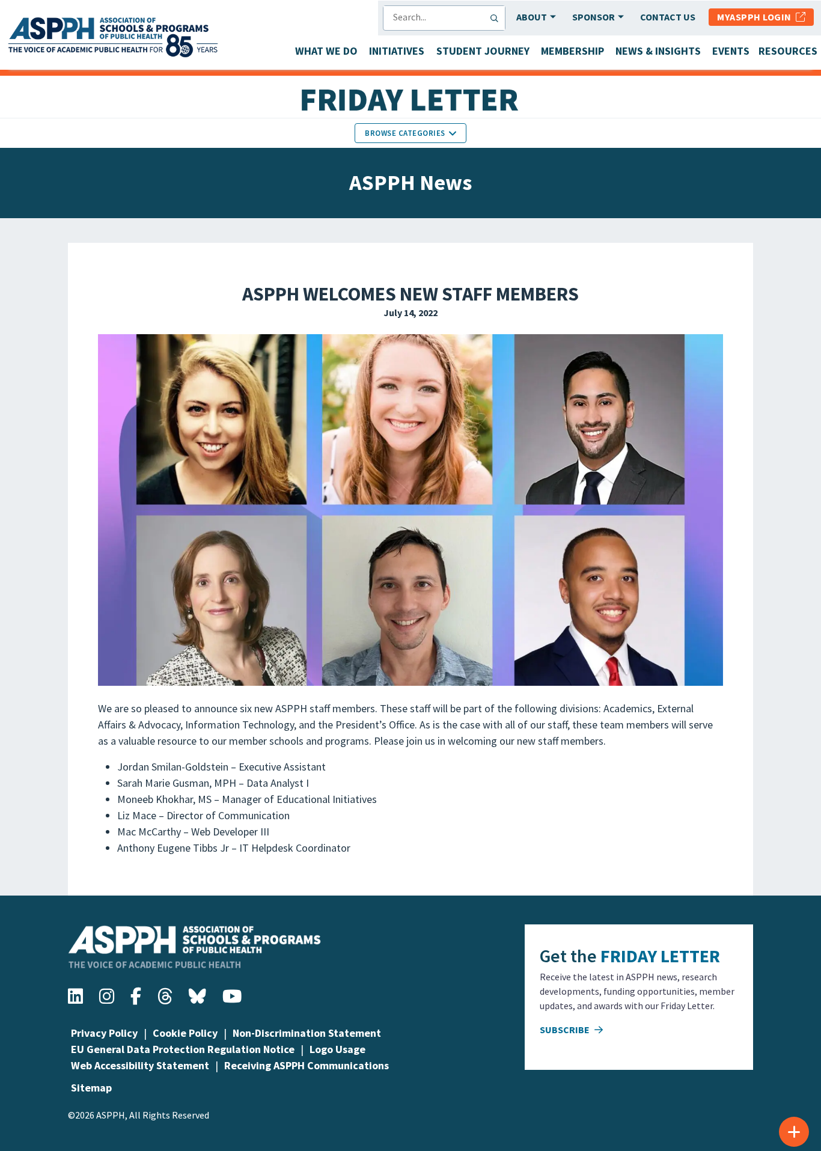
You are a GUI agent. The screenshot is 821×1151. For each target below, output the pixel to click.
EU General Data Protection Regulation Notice (183, 1049)
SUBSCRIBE (565, 1030)
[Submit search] (497, 18)
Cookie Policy (185, 1033)
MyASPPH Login (756, 17)
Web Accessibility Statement (140, 1065)
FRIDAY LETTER (660, 955)
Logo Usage (337, 1049)
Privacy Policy (104, 1033)
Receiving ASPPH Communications (306, 1065)
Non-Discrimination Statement (307, 1033)
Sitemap (91, 1088)
